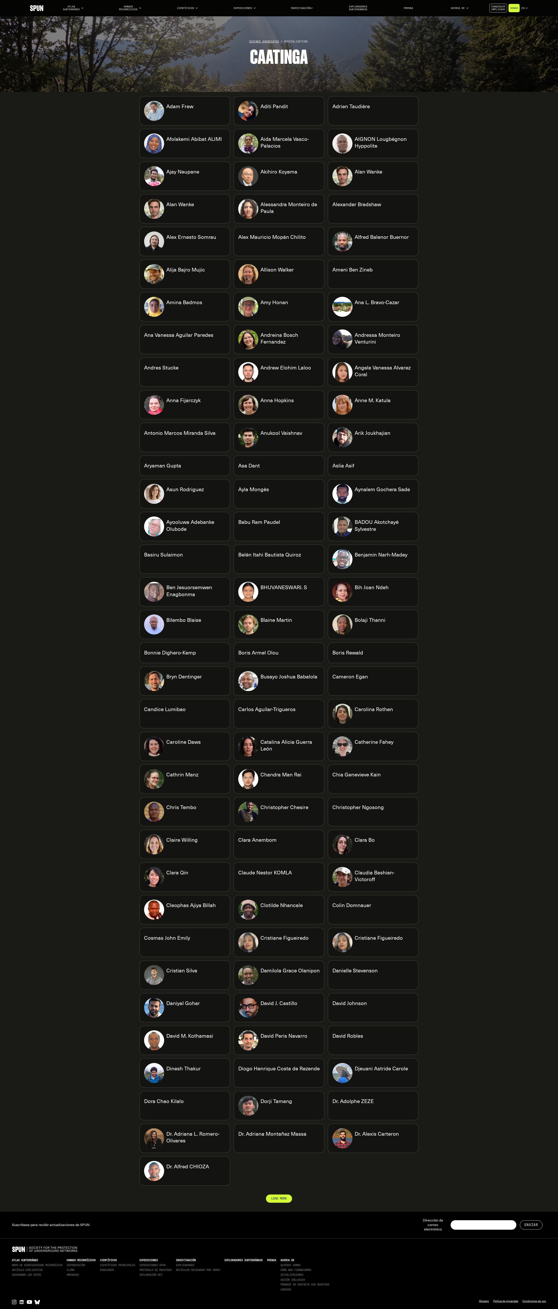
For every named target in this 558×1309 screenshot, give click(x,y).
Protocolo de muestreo (156, 1270)
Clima (70, 1270)
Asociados (107, 1270)
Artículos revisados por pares (198, 1270)
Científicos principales (117, 1265)
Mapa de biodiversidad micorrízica (37, 1265)
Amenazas (73, 1274)
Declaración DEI (151, 1274)
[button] (73, 8)
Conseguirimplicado (498, 8)
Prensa (408, 8)
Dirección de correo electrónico (433, 1225)
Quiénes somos (290, 1265)
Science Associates (264, 41)
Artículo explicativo (27, 1270)
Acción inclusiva (293, 1279)
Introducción (76, 1265)
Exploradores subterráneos (358, 8)
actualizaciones (292, 1274)
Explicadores (185, 1265)
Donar (514, 8)
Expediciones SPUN (152, 1265)
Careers (286, 1289)
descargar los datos (26, 1274)
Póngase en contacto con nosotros (305, 1284)
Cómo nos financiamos (296, 1270)
